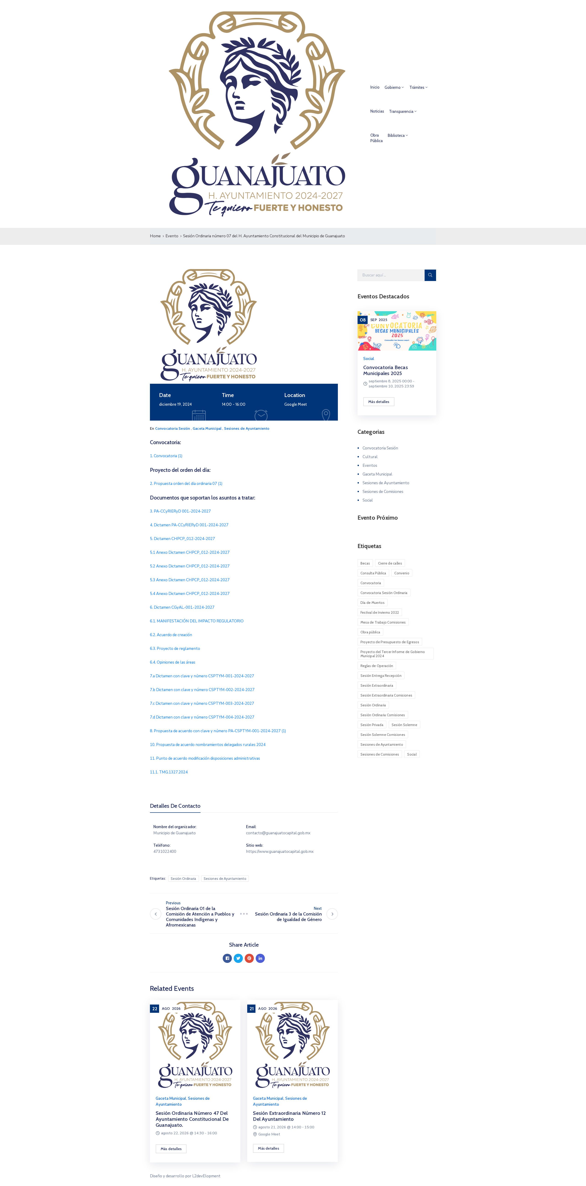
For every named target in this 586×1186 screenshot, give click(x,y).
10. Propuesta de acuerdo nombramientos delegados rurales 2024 (208, 744)
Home (155, 236)
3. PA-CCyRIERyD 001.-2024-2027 (180, 511)
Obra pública (370, 632)
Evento (171, 236)
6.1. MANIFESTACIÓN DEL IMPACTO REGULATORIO (197, 621)
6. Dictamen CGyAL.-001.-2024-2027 (182, 607)
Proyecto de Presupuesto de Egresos (390, 642)
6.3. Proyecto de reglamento (175, 648)
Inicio (375, 87)
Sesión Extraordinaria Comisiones (386, 695)
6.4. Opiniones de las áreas (172, 662)
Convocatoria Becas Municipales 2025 (385, 370)
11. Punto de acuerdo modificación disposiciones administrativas (205, 758)
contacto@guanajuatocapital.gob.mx (278, 833)
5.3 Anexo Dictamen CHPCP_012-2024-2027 (190, 580)
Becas (365, 563)
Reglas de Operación (377, 666)
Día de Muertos (373, 603)
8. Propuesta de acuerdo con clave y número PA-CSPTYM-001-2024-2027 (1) (218, 731)
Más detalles (171, 1149)
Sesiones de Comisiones (383, 491)
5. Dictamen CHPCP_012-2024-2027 (182, 538)
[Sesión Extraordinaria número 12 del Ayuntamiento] (292, 1044)
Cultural (370, 456)
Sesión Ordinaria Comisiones (383, 715)
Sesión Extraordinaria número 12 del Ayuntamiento (289, 1116)
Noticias (377, 111)
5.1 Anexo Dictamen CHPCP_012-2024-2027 (190, 552)
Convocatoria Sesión (172, 428)
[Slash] (244, 914)
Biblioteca (396, 135)
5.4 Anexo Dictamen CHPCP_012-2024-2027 (190, 593)
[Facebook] (227, 958)
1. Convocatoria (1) (166, 456)
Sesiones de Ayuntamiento (247, 428)
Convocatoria (371, 583)
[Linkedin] (260, 958)
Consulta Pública (373, 573)
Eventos (370, 465)
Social (368, 358)
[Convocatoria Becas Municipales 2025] (397, 331)
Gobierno (393, 87)
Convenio (401, 573)
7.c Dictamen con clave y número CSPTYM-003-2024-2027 (202, 703)
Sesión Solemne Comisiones (383, 735)
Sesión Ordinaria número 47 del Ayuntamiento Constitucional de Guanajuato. (192, 1119)
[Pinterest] (249, 958)
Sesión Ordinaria (183, 879)
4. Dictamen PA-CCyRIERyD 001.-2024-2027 (189, 525)
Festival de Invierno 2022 (380, 613)
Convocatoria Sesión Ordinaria (384, 593)
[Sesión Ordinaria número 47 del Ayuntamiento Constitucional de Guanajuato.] (195, 1044)
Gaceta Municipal (207, 428)
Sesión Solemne (404, 725)
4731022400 (164, 851)
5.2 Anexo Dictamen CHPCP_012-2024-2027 (190, 566)
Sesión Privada (372, 725)
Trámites (417, 87)
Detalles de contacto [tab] (175, 806)
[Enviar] (430, 275)
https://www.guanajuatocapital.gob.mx (280, 851)
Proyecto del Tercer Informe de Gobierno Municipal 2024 (393, 654)
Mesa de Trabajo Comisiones (383, 622)
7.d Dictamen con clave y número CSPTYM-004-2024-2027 (202, 717)
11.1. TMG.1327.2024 (169, 772)
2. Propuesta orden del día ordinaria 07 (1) (186, 483)
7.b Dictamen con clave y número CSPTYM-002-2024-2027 (202, 689)
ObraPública (376, 138)
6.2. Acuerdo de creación (171, 635)
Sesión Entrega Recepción (381, 676)
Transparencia (401, 111)
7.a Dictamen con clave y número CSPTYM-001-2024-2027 (202, 676)
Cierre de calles (390, 563)
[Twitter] (238, 958)
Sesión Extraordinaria (377, 686)
